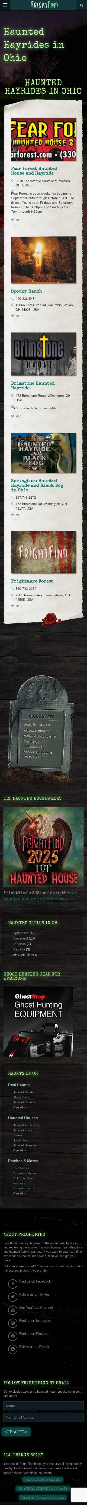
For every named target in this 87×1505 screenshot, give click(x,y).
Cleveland (20, 938)
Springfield (33, 747)
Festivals (19, 1183)
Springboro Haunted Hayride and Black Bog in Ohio (37, 486)
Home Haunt (21, 1140)
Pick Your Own (23, 1178)
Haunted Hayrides (25, 1145)
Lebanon (19, 944)
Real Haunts (19, 1085)
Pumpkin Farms (23, 1188)
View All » (19, 1107)
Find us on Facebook (35, 1281)
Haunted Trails (22, 1130)
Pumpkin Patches (25, 1173)
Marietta (19, 949)
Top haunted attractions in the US (43, 1489)
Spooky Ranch (26, 291)
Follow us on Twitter (34, 1294)
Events (17, 1135)
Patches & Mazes (23, 1161)
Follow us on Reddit (34, 1347)
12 (54, 737)
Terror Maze (33, 757)
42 (48, 731)
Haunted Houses (23, 1118)
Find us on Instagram (35, 1321)
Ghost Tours (21, 1097)
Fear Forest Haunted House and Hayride (34, 171)
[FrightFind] (45, 5)
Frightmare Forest (32, 581)
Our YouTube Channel (36, 1307)
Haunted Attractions (26, 1125)
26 (48, 726)
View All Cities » (25, 955)
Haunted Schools (24, 1102)
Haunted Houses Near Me (43, 1480)
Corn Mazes (21, 1168)
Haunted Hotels (23, 1092)
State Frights (65, 1266)
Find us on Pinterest (34, 1334)
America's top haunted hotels (43, 1498)
